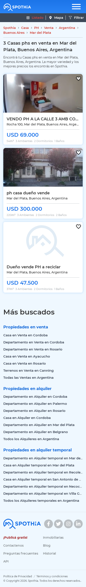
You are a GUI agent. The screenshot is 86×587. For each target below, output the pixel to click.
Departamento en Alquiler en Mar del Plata (39, 425)
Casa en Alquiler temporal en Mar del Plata (38, 465)
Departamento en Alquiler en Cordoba (35, 396)
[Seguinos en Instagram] (68, 523)
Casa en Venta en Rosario (24, 363)
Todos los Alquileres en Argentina (31, 439)
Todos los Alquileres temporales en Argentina (41, 500)
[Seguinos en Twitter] (58, 523)
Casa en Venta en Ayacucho (26, 356)
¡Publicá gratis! (15, 538)
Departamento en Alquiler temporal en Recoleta (43, 472)
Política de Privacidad (17, 576)
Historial (49, 553)
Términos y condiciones (52, 576)
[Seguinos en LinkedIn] (78, 523)
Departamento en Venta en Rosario (32, 349)
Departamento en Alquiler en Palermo (35, 403)
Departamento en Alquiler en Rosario (34, 411)
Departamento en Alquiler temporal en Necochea (44, 486)
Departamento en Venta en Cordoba (33, 342)
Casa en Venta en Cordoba (25, 335)
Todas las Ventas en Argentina (28, 377)
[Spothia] (17, 7)
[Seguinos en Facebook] (48, 523)
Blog (46, 545)
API (6, 561)
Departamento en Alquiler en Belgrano (35, 432)
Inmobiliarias (53, 538)
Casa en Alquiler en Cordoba (27, 418)
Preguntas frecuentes (20, 553)
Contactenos (13, 545)
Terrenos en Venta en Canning (28, 370)
